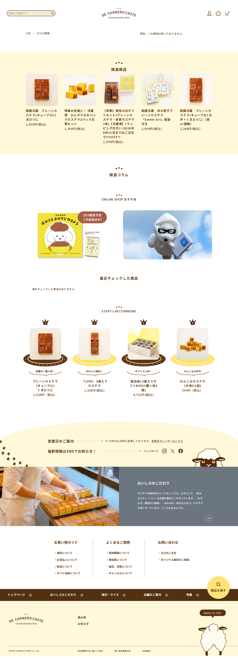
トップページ (16, 595)
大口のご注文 (168, 553)
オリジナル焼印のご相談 (175, 560)
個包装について (118, 560)
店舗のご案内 (152, 595)
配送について (64, 566)
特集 (189, 595)
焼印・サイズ (110, 595)
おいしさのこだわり (63, 595)
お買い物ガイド (66, 542)
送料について (64, 553)
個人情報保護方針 (122, 650)
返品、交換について (120, 566)
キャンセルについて (120, 573)
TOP (28, 33)
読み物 (82, 617)
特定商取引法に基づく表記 (90, 650)
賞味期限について (119, 553)
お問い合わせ (168, 542)
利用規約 (146, 650)
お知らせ (83, 624)
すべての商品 (43, 33)
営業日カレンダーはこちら (167, 441)
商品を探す (218, 590)
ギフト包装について (68, 573)
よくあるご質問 (118, 542)
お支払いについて (67, 560)
